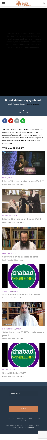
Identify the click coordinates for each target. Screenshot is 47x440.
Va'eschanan (7, 291)
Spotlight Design (29, 427)
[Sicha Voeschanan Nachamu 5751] (23, 276)
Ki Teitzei (5, 370)
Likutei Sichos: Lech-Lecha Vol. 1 (21, 219)
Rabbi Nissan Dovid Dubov (16, 104)
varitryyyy (23, 28)
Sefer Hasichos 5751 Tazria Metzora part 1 (23, 334)
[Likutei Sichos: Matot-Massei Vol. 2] (23, 163)
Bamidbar (6, 253)
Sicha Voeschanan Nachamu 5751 (21, 294)
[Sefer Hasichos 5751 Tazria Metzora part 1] (23, 314)
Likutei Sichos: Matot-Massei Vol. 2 (23, 181)
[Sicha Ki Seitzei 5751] (23, 355)
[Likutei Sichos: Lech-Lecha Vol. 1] (23, 201)
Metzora (11, 329)
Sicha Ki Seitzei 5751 (14, 373)
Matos (4, 178)
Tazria (18, 329)
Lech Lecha (6, 216)
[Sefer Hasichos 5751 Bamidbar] (23, 239)
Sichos (10, 178)
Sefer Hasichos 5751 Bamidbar (20, 256)
